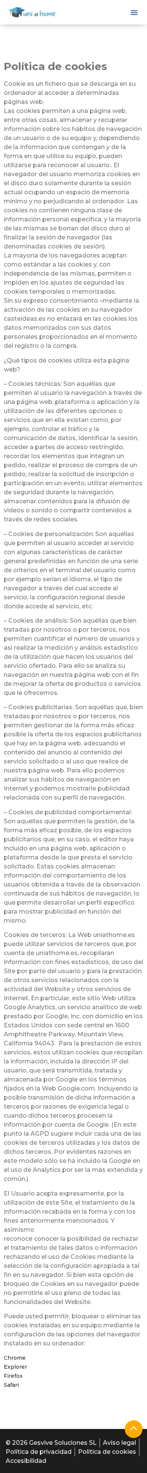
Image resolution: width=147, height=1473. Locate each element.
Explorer (15, 1366)
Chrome (15, 1357)
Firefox (13, 1375)
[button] (134, 12)
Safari (11, 1385)
